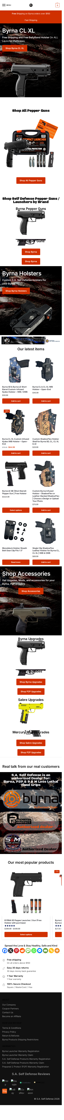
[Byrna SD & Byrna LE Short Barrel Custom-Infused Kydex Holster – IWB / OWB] (15, 369)
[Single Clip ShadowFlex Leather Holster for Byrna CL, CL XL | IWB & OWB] (46, 531)
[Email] (45, 950)
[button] (57, 5)
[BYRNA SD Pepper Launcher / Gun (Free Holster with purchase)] (26, 892)
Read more (15, 562)
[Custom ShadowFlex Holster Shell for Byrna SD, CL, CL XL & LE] (46, 421)
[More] (57, 950)
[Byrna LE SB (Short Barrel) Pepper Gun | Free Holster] (15, 473)
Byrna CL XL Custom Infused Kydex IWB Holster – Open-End (15, 441)
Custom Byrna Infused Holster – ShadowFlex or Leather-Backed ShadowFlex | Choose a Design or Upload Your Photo (45, 496)
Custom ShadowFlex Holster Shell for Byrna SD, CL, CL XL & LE (45, 441)
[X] (10, 950)
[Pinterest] (16, 950)
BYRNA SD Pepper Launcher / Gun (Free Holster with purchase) (23, 921)
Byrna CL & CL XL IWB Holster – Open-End (42, 388)
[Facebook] (4, 950)
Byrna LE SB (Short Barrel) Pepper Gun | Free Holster (14, 492)
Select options (16, 510)
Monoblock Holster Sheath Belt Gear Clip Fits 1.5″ (14, 549)
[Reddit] (22, 950)
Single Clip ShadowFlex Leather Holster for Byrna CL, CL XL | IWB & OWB (46, 550)
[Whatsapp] (33, 950)
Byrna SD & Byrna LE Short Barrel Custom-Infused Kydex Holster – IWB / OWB (15, 389)
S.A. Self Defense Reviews (31, 1074)
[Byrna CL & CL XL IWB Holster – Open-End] (46, 369)
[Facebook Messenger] (39, 950)
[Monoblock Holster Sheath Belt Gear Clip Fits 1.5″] (15, 531)
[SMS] (28, 950)
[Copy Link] (51, 950)
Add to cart (16, 401)
